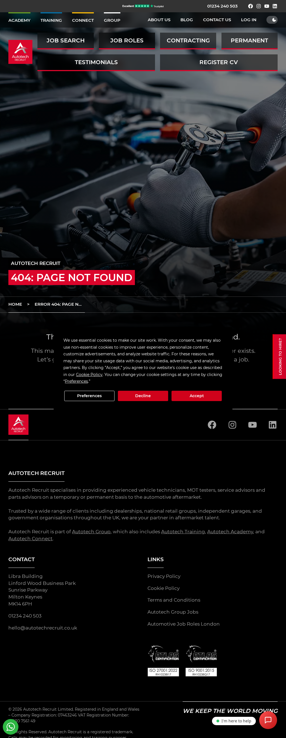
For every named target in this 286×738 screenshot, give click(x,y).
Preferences (89, 395)
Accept (197, 395)
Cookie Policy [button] (89, 374)
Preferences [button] (76, 381)
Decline (143, 395)
